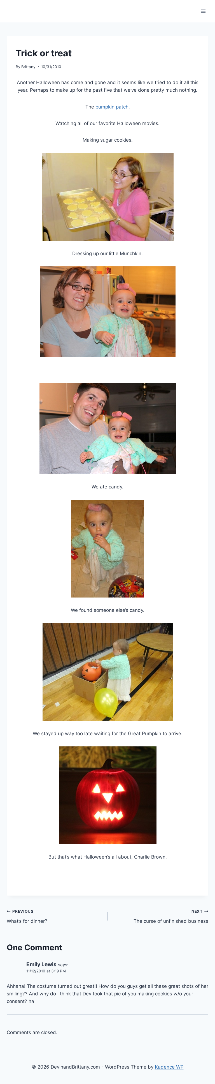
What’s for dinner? (27, 916)
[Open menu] (203, 11)
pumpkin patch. (112, 107)
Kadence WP (169, 1067)
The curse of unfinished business (171, 916)
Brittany (28, 66)
